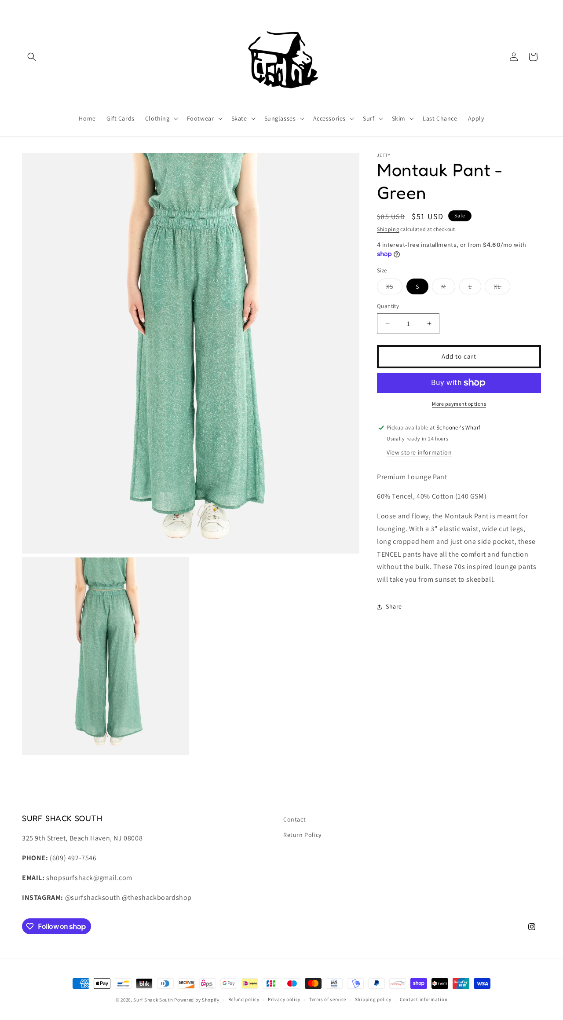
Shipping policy (373, 1000)
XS (394, 288)
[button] (31, 56)
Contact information (423, 1000)
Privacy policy (284, 1000)
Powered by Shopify (196, 1000)
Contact (294, 819)
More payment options (459, 403)
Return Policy (302, 835)
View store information (419, 452)
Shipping (388, 229)
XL (502, 288)
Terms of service (327, 1000)
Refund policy (244, 1000)
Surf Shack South (153, 1000)
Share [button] (394, 606)
